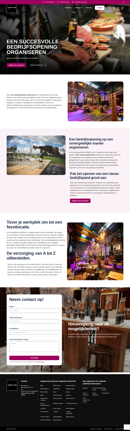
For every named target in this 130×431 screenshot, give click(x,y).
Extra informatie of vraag (18, 339)
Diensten (78, 7)
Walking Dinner (70, 416)
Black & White (44, 392)
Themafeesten (44, 411)
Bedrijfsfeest (56, 388)
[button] (123, 2)
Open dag (43, 408)
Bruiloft (68, 392)
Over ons (89, 7)
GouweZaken (105, 393)
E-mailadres (13, 328)
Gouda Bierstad (104, 389)
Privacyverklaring (108, 428)
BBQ (41, 385)
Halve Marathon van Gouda (86, 400)
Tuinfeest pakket (44, 416)
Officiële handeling (58, 403)
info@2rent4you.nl (26, 393)
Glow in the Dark (70, 398)
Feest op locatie (57, 398)
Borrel (54, 392)
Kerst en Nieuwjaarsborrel (45, 404)
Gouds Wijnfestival (95, 394)
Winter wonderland (45, 420)
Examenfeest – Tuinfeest (44, 399)
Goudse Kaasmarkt (86, 394)
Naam (11, 307)
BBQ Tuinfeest (57, 385)
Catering (68, 395)
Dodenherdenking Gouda (96, 389)
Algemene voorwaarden (96, 428)
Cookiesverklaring (119, 428)
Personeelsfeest (70, 408)
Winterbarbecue (57, 420)
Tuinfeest (55, 411)
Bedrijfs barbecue (70, 385)
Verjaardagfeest (57, 416)
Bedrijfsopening (70, 388)
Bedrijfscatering (44, 388)
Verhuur (67, 7)
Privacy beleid (40, 361)
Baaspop (85, 388)
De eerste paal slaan (71, 403)
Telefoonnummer (15, 317)
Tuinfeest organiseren (69, 412)
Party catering (57, 408)
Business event (57, 395)
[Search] (110, 8)
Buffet (42, 395)
